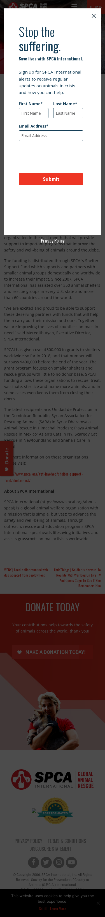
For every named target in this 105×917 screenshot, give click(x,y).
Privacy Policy (52, 240)
